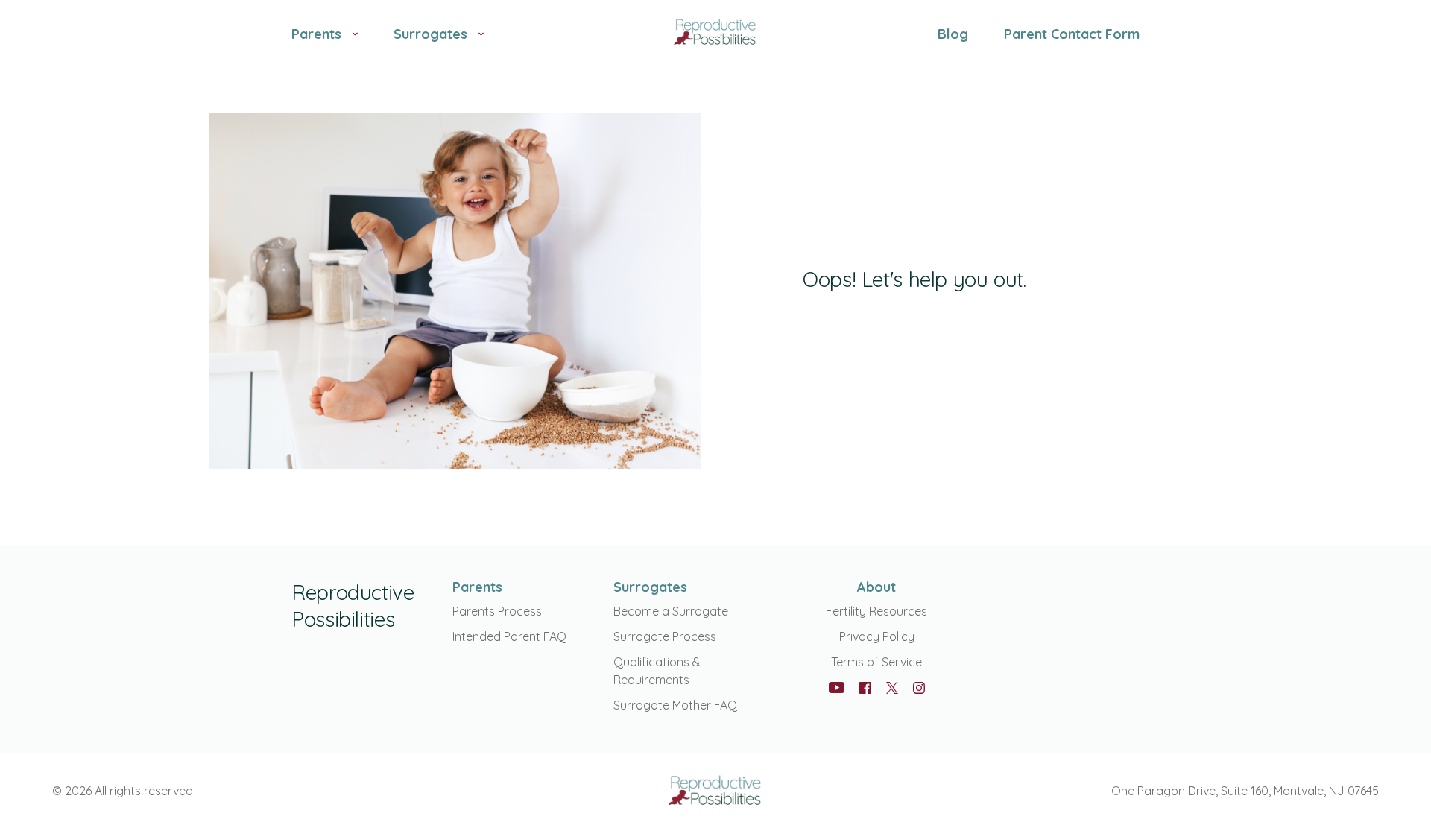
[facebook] (865, 688)
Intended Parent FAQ (509, 636)
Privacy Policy (876, 636)
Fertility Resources (876, 611)
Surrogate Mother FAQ (675, 705)
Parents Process (497, 611)
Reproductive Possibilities (352, 605)
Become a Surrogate (670, 611)
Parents (477, 587)
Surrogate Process (664, 636)
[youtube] (836, 687)
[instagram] (919, 688)
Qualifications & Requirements (657, 670)
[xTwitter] (892, 689)
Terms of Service (876, 661)
